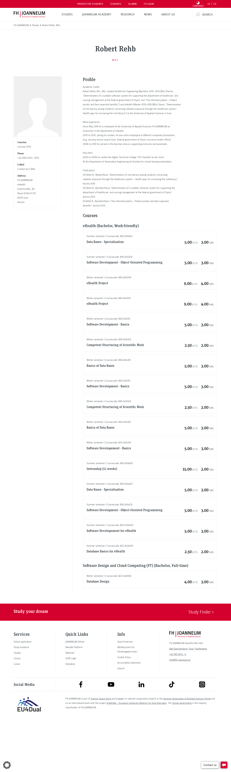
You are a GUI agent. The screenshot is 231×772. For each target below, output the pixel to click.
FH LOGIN (149, 3)
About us (168, 14)
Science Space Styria (101, 698)
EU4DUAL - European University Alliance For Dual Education (137, 703)
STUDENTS (115, 3)
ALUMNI (132, 3)
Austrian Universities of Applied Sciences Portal (187, 698)
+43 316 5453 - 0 (177, 654)
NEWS (148, 14)
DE (208, 3)
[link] (29, 642)
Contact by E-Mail (26, 169)
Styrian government (182, 703)
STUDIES (67, 14)
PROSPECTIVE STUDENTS (90, 3)
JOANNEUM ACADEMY (96, 14)
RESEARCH (128, 14)
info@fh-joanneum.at (179, 660)
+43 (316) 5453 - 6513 (28, 157)
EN (214, 3)
